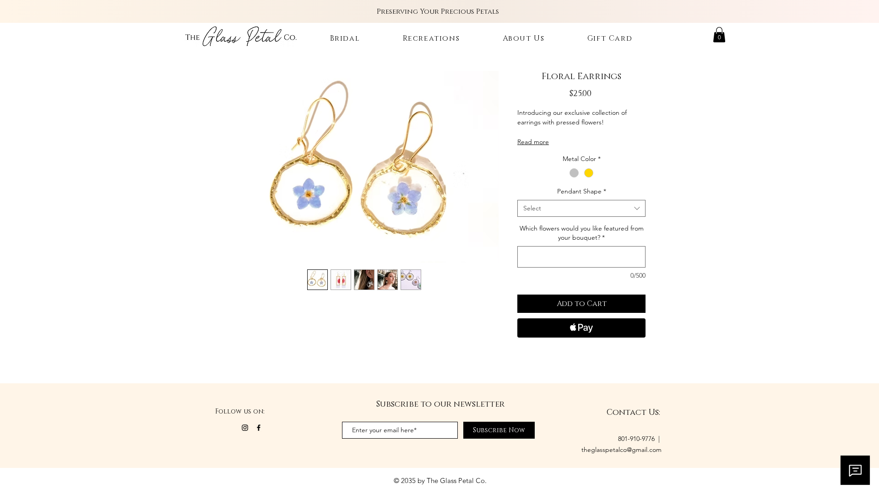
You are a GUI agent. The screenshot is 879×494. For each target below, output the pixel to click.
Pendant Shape (581, 191)
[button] (719, 34)
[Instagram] (245, 428)
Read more (533, 142)
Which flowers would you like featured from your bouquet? (582, 233)
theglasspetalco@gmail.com (621, 450)
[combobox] (581, 208)
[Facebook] (259, 428)
